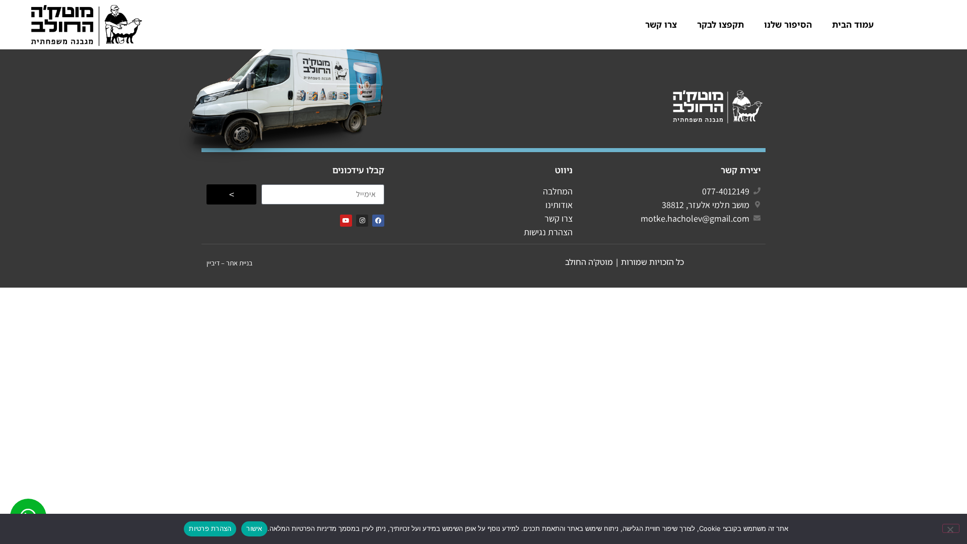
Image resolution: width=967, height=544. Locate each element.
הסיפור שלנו (788, 24)
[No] (950, 528)
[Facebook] (378, 221)
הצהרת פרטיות (210, 528)
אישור (254, 528)
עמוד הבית (853, 24)
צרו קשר (661, 24)
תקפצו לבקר (720, 24)
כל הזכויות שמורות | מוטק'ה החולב (624, 261)
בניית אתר (239, 262)
